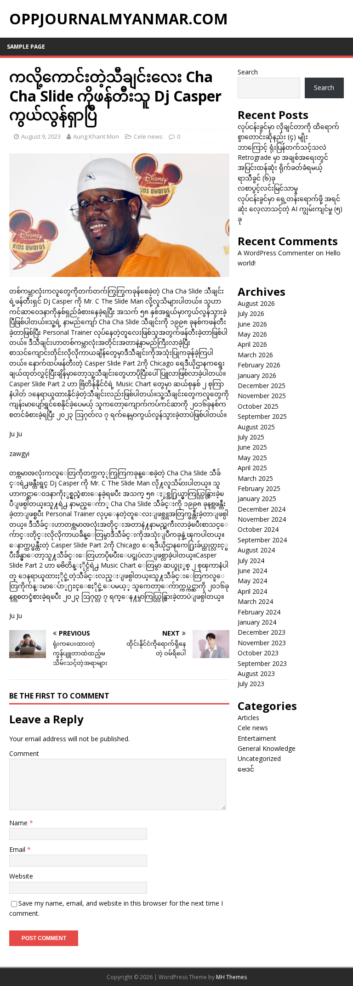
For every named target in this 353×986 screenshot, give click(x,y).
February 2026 (259, 365)
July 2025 (251, 437)
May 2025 (252, 457)
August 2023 (256, 673)
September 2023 (262, 663)
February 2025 (259, 488)
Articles (248, 717)
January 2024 (257, 622)
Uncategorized (259, 758)
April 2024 (252, 591)
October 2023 (258, 652)
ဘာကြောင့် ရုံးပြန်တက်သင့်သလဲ (282, 147)
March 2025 (255, 478)
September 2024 (262, 539)
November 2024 (262, 519)
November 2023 (262, 642)
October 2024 (258, 529)
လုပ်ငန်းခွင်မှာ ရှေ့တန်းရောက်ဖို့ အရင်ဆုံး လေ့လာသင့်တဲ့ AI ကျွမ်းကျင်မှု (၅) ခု (290, 209)
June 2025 (252, 447)
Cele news (148, 136)
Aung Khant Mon (96, 136)
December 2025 (261, 385)
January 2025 (257, 498)
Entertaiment (257, 738)
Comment (24, 753)
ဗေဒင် (246, 769)
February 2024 (259, 612)
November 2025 (262, 395)
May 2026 (252, 334)
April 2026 (252, 344)
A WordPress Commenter (276, 252)
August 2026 (256, 303)
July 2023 (251, 683)
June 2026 (252, 324)
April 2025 (252, 467)
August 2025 (256, 427)
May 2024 (252, 580)
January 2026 (257, 375)
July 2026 (251, 313)
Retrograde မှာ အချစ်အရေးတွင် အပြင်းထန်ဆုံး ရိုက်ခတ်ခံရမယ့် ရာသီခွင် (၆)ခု (283, 167)
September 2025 (262, 416)
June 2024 (252, 570)
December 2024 (261, 509)
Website (21, 876)
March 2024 (255, 601)
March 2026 (255, 354)
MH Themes (231, 977)
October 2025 (258, 406)
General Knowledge (267, 748)
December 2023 (261, 632)
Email (18, 849)
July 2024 (251, 560)
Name (19, 822)
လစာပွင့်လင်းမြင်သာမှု (268, 188)
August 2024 (256, 550)
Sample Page (26, 47)
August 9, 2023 (41, 136)
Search (248, 72)
